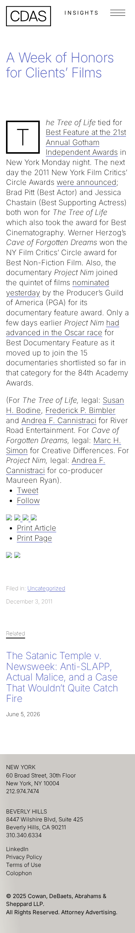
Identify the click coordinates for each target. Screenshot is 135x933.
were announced (86, 182)
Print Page (34, 538)
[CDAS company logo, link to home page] (28, 16)
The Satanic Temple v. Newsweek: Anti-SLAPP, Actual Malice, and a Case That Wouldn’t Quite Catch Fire (62, 677)
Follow (28, 500)
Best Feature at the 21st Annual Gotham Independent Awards (86, 142)
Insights (81, 12)
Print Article (36, 527)
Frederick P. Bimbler (80, 410)
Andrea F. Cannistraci (58, 420)
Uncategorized (46, 588)
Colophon (19, 873)
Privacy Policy (24, 856)
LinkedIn (17, 849)
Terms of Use (23, 864)
